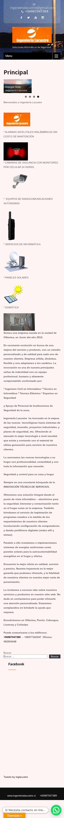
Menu (8, 56)
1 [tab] (26, 97)
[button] (56, 810)
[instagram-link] (42, 17)
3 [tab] (34, 97)
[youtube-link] (35, 17)
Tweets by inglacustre (16, 776)
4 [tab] (38, 97)
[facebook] (21, 17)
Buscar (7, 652)
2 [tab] (30, 97)
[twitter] (28, 17)
